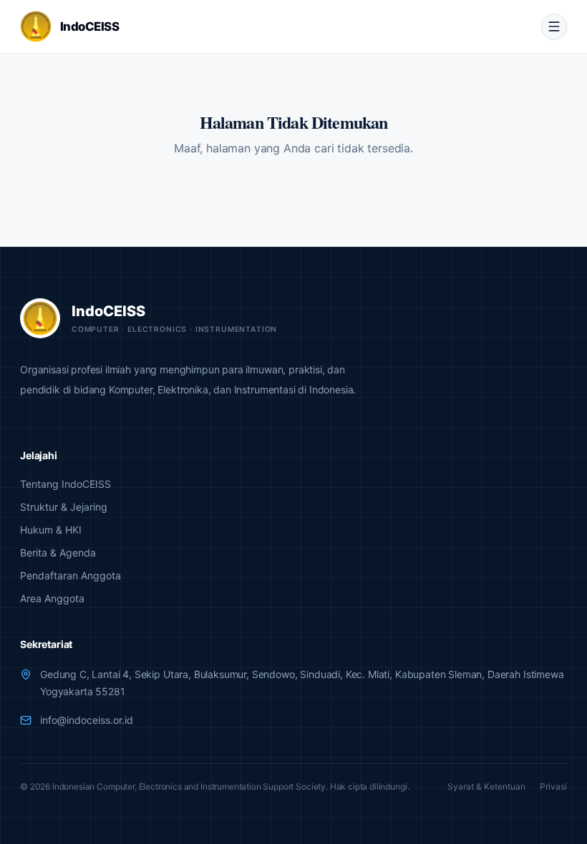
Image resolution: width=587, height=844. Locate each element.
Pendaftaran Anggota (70, 575)
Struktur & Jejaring (63, 507)
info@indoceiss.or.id (86, 720)
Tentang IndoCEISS (65, 484)
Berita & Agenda (58, 552)
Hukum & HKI (51, 530)
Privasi (553, 786)
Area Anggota (52, 598)
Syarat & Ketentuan (486, 786)
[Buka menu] (554, 26)
